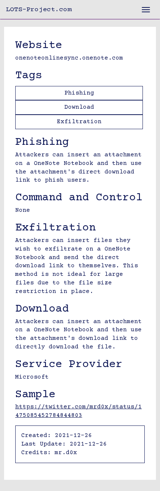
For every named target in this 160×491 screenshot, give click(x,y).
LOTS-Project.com (38, 9)
